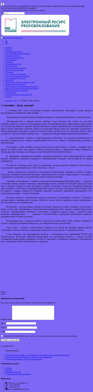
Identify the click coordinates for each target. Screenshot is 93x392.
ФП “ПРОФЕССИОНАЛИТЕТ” (18, 54)
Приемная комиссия (13, 64)
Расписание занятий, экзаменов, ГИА (20, 82)
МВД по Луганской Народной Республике (21, 88)
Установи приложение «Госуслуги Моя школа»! (24, 359)
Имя (3, 323)
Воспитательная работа (14, 70)
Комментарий (6, 319)
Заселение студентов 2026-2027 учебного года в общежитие (28, 357)
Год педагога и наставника (15, 74)
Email (3, 327)
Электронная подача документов (18, 374)
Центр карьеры (11, 66)
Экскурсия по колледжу (14, 58)
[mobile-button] (2, 4)
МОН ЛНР (9, 80)
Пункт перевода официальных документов (22, 86)
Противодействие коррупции (16, 91)
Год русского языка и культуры (17, 76)
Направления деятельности (16, 68)
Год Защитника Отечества (15, 78)
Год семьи (9, 72)
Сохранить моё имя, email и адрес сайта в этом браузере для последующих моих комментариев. (40, 336)
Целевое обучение (12, 56)
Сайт (3, 332)
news (15, 101)
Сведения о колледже (13, 52)
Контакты (9, 62)
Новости (8, 50)
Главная (8, 48)
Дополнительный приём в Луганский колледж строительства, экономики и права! (37, 355)
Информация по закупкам (15, 84)
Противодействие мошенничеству (18, 95)
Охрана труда (10, 93)
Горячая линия (11, 60)
